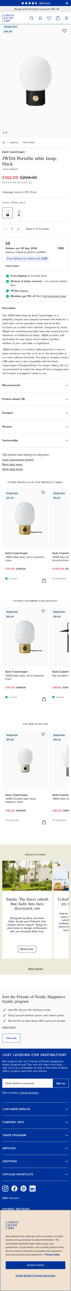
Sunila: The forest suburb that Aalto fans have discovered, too (27, 903)
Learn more (9, 1027)
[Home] (3, 142)
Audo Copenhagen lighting (18, 459)
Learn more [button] (12, 265)
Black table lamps (12, 464)
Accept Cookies (35, 1265)
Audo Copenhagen (13, 152)
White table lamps (12, 469)
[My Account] (40, 18)
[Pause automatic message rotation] (67, 3)
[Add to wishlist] (64, 30)
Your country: (10, 1092)
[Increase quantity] (18, 228)
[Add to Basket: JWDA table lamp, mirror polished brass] (44, 580)
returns (24, 290)
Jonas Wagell (10, 169)
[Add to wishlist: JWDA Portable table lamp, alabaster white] (43, 734)
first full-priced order (54, 296)
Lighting (14, 142)
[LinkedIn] (33, 1188)
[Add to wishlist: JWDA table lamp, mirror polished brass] (43, 492)
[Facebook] (14, 1188)
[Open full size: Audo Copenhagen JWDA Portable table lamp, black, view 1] (35, 81)
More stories (35, 968)
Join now (11, 1038)
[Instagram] (5, 1188)
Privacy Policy (52, 1254)
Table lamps (29, 142)
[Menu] (66, 18)
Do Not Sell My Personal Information (35, 1275)
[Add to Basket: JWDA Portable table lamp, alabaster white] (44, 822)
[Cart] (58, 18)
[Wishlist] (49, 18)
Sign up (60, 1083)
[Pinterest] (23, 1188)
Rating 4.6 (44, 3)
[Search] (31, 18)
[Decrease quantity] (5, 228)
